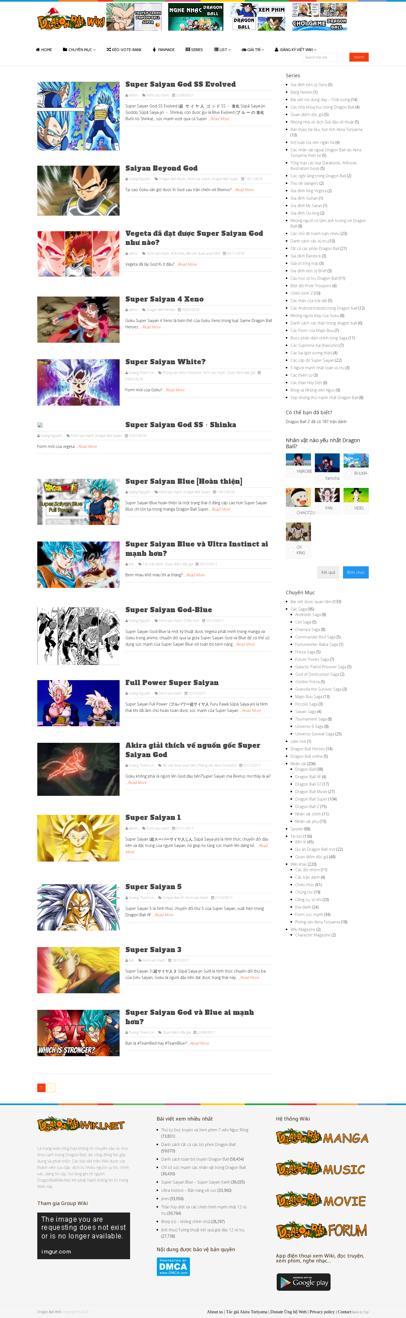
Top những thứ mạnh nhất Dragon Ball (324, 397)
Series (197, 49)
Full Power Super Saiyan (172, 682)
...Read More (218, 118)
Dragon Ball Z (307, 806)
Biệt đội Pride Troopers (311, 285)
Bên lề (300, 841)
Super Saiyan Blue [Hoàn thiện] (183, 481)
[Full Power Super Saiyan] (78, 703)
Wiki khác (178, 253)
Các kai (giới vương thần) (311, 352)
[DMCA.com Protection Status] (173, 1274)
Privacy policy (322, 1311)
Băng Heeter (301, 92)
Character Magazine (313, 934)
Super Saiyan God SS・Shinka (180, 424)
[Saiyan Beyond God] (78, 191)
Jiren (165, 1198)
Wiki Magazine (303, 929)
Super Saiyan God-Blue (168, 609)
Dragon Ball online (307, 756)
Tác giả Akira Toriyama (246, 1311)
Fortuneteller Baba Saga (316, 644)
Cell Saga (303, 622)
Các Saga (299, 609)
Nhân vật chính (308, 814)
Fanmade (166, 49)
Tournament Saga (311, 719)
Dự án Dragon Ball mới (315, 849)
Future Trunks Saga (312, 659)
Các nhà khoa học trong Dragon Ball (322, 107)
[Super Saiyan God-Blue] (78, 636)
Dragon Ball (305, 769)
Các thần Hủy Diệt (306, 382)
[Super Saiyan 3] (78, 970)
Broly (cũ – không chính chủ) (185, 1221)
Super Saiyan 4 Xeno (164, 299)
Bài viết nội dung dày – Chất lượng (320, 99)
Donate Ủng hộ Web (288, 1311)
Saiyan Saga (305, 711)
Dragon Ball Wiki (49, 1311)
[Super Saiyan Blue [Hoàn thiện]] (78, 502)
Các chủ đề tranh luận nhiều (315, 233)
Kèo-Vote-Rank (127, 49)
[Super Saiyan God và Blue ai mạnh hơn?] (78, 1033)
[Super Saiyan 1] (78, 838)
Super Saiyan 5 (153, 886)
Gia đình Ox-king (305, 213)
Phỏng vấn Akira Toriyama (182, 372)
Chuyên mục (80, 49)
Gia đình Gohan (304, 198)
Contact (344, 1311)
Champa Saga (307, 629)
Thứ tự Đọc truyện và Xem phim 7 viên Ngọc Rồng (204, 1129)
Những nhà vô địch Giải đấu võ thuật (322, 122)
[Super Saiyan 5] (78, 907)
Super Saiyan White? (165, 361)
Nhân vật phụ (307, 821)
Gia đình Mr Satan (306, 205)
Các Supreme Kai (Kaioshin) (315, 345)
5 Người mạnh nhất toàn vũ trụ (317, 367)
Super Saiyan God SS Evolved (180, 84)
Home (46, 49)
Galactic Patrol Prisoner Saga (320, 666)
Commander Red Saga (315, 637)
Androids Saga (308, 614)
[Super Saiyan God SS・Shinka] (78, 425)
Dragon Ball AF (173, 897)
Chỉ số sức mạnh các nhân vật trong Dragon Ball (203, 1167)
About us (215, 1311)
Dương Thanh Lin (141, 372)
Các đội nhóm (307, 869)
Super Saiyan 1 (153, 817)
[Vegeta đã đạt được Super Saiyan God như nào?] (78, 254)
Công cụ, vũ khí (308, 899)
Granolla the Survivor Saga (318, 689)
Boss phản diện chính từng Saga (319, 337)
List (223, 49)
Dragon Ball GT (308, 784)
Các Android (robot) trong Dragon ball (324, 308)
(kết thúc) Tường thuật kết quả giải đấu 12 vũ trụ (202, 1229)
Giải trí (253, 49)
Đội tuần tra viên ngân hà (312, 142)
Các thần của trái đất (309, 300)
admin (133, 95)
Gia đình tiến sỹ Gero (309, 84)
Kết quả (328, 572)
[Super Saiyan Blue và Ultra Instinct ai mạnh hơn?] (78, 565)
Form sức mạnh (158, 95)
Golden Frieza (307, 681)
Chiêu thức (191, 620)
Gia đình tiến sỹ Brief (308, 270)
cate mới (298, 741)
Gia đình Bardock (306, 255)
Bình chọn (356, 572)
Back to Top (360, 1312)
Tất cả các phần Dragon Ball (315, 248)
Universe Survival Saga (314, 733)
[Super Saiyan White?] (78, 382)
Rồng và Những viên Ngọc (313, 390)
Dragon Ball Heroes (161, 309)
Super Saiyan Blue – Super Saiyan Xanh (195, 1182)
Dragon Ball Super (225, 178)
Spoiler (297, 828)
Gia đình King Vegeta (308, 190)
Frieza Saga (305, 651)
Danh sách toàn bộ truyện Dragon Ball (195, 1159)
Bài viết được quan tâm (203, 253)
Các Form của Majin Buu (312, 330)
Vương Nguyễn (140, 178)
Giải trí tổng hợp (304, 263)
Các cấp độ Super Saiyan (312, 360)
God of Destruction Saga (317, 674)
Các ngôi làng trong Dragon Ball (318, 175)
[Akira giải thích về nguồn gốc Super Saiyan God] (78, 769)
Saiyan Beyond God (161, 168)
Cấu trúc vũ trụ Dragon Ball (314, 278)
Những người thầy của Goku (315, 315)
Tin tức (296, 836)
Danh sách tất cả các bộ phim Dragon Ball (198, 1144)
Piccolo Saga (306, 704)
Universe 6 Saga (309, 726)
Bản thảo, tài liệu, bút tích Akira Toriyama (326, 129)
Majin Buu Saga (308, 696)
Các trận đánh (153, 564)
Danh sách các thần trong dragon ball (324, 323)
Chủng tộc (304, 892)
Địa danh (303, 907)
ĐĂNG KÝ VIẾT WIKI (296, 49)
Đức (131, 564)
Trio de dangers (304, 183)
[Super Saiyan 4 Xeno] (78, 320)
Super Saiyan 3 (153, 949)
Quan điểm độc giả (241, 372)
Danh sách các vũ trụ (309, 241)
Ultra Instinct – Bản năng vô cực (189, 1190)
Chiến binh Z (302, 293)
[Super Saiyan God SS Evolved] (78, 116)
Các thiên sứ (302, 375)
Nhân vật (298, 763)
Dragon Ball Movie (172, 178)
